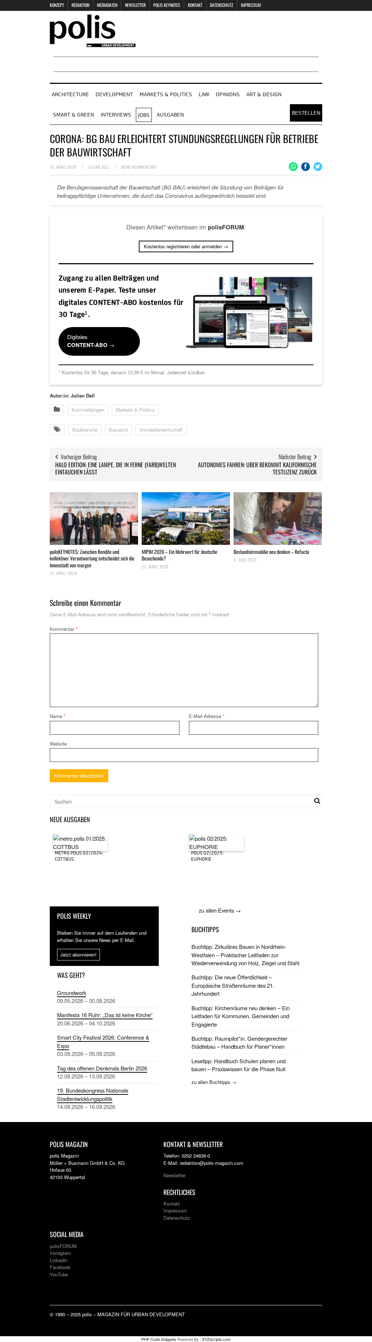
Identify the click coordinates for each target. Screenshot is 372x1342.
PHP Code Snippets (158, 1339)
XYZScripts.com (216, 1339)
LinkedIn (59, 1260)
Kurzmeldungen (88, 409)
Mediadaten (107, 5)
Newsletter (135, 5)
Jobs (144, 115)
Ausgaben (170, 115)
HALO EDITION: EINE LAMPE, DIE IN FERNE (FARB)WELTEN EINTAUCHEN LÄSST (115, 468)
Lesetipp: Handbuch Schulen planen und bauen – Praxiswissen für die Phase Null (238, 1065)
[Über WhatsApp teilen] (293, 166)
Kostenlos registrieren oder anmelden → (186, 246)
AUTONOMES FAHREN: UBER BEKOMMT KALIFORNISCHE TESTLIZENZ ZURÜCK (257, 468)
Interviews (116, 115)
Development (114, 95)
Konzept (57, 5)
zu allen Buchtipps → (213, 1081)
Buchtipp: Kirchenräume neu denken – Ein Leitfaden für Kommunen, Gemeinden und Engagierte (240, 1016)
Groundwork (71, 992)
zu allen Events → (220, 910)
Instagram (60, 1252)
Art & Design (264, 95)
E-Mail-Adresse (207, 716)
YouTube (59, 1274)
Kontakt (195, 5)
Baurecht (118, 429)
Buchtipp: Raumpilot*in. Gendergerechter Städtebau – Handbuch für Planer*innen (239, 1042)
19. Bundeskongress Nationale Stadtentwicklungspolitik (92, 1094)
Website (58, 743)
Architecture (70, 95)
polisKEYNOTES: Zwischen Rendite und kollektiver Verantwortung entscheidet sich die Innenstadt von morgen (92, 558)
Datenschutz (221, 5)
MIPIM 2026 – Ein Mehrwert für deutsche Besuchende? (179, 555)
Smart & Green (73, 115)
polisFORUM (63, 1246)
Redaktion (80, 5)
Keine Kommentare (139, 167)
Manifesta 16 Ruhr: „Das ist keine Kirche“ (105, 1015)
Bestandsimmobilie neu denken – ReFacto (271, 551)
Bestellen (306, 113)
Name (57, 716)
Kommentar (63, 628)
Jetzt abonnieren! (78, 954)
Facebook (60, 1267)
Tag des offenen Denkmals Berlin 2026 (102, 1068)
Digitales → (90, 341)
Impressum (251, 5)
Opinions (228, 95)
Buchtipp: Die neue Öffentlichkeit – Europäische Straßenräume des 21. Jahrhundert (232, 985)
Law (204, 95)
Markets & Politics (166, 95)
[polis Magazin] (93, 42)
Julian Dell (99, 167)
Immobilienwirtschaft (161, 429)
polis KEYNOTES (166, 5)
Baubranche (84, 429)
